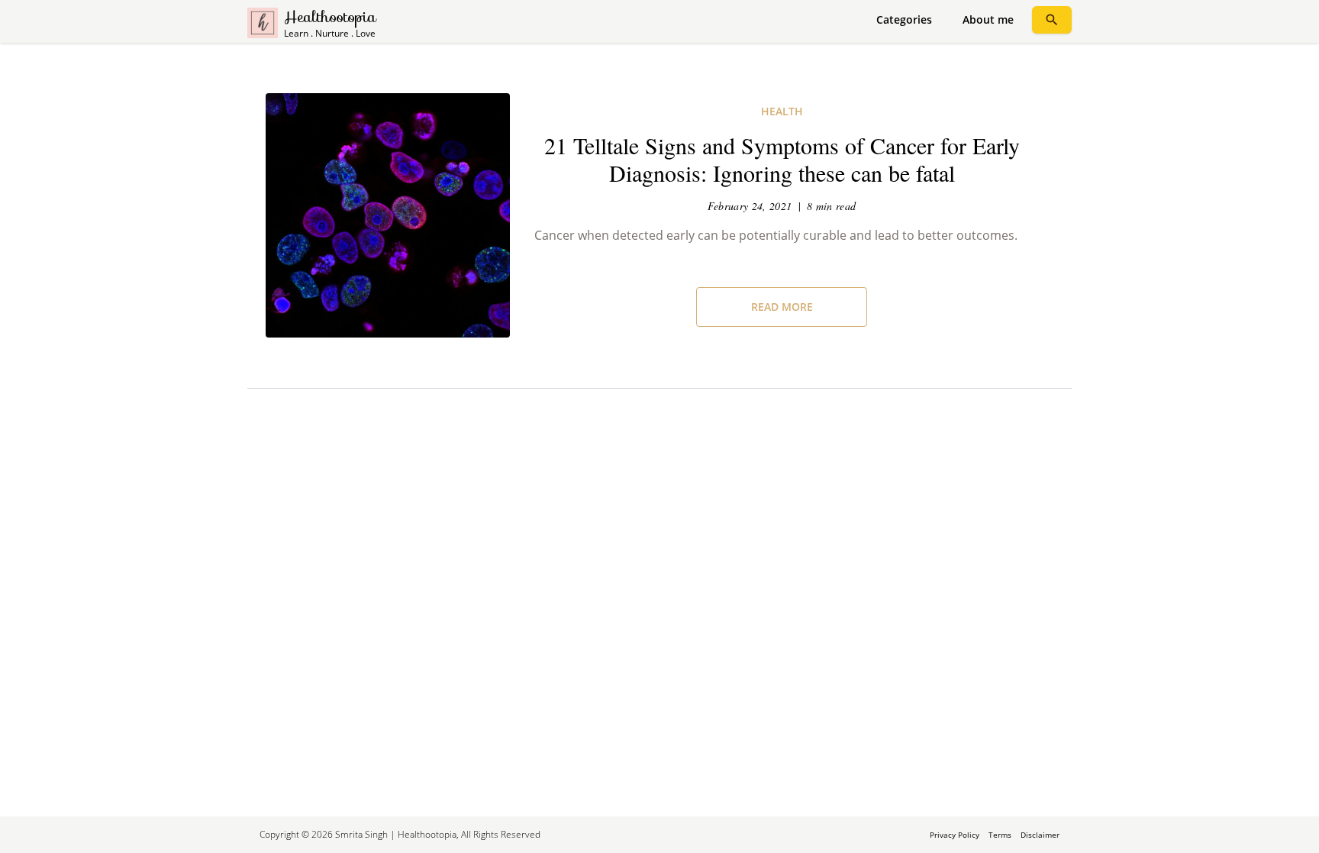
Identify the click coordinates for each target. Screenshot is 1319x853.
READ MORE (782, 306)
